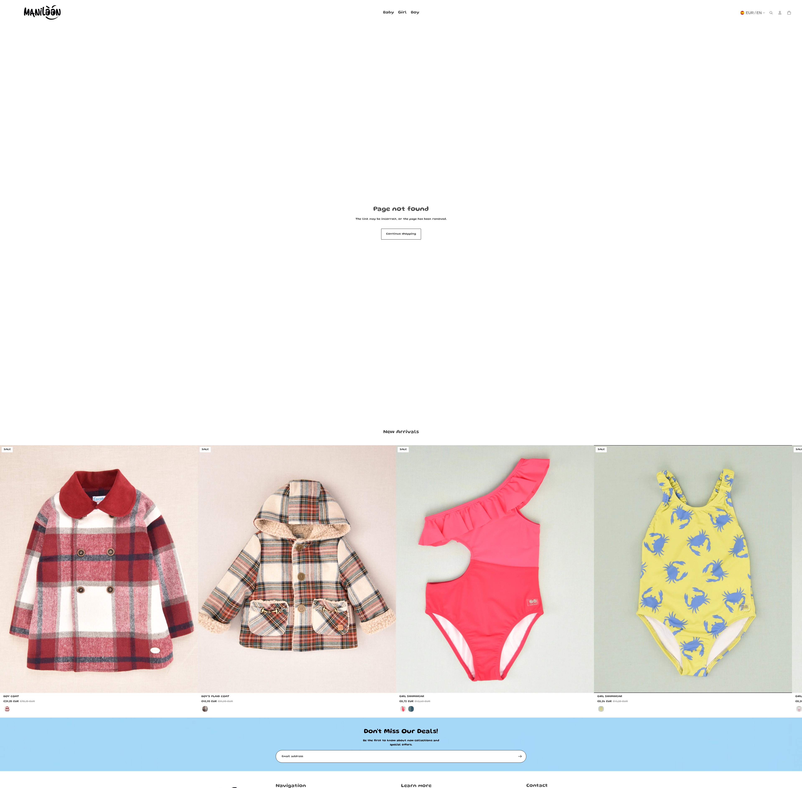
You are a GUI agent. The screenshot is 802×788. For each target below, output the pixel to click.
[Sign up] (520, 756)
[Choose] (191, 686)
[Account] (779, 12)
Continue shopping (401, 234)
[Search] (771, 12)
